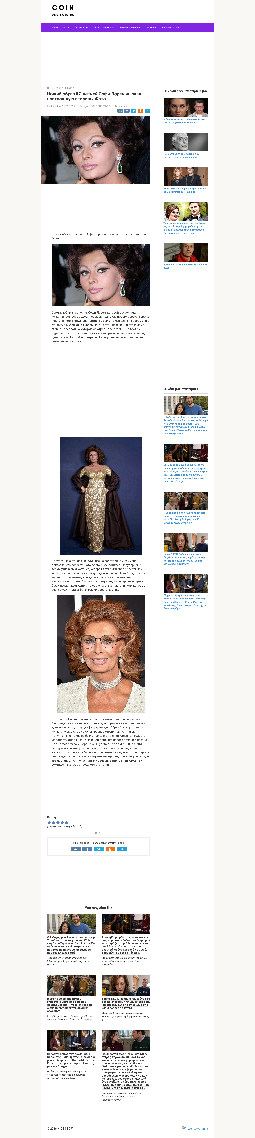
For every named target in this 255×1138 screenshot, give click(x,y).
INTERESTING (82, 27)
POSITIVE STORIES (130, 27)
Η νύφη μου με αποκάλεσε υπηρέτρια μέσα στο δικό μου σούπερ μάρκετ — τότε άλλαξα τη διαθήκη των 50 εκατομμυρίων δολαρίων (69, 1005)
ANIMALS (151, 27)
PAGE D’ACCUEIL (170, 27)
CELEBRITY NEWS (59, 27)
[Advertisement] (127, 57)
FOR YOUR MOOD (104, 27)
